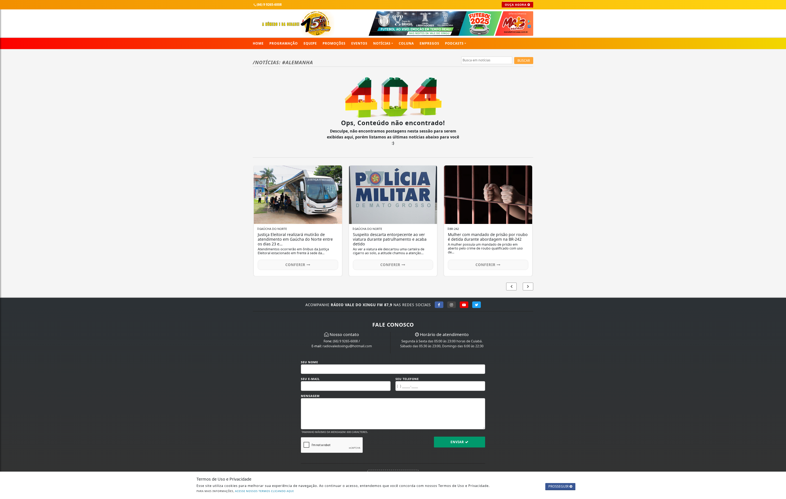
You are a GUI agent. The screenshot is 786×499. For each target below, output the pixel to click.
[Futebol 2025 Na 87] (440, 23)
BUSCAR (523, 60)
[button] (528, 286)
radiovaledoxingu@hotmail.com (347, 346)
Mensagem (310, 396)
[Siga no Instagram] (451, 304)
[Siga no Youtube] (464, 304)
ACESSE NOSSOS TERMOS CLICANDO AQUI (264, 491)
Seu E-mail (310, 379)
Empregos (429, 43)
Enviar (458, 442)
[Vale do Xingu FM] (298, 23)
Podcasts (454, 43)
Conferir (488, 264)
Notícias (382, 43)
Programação (283, 43)
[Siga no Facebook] (439, 304)
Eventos (359, 43)
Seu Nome (309, 362)
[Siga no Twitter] (476, 304)
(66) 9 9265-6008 (345, 341)
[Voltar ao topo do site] (780, 299)
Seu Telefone (407, 379)
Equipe (310, 43)
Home (258, 43)
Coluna (406, 43)
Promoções (334, 43)
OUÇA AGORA (516, 5)
